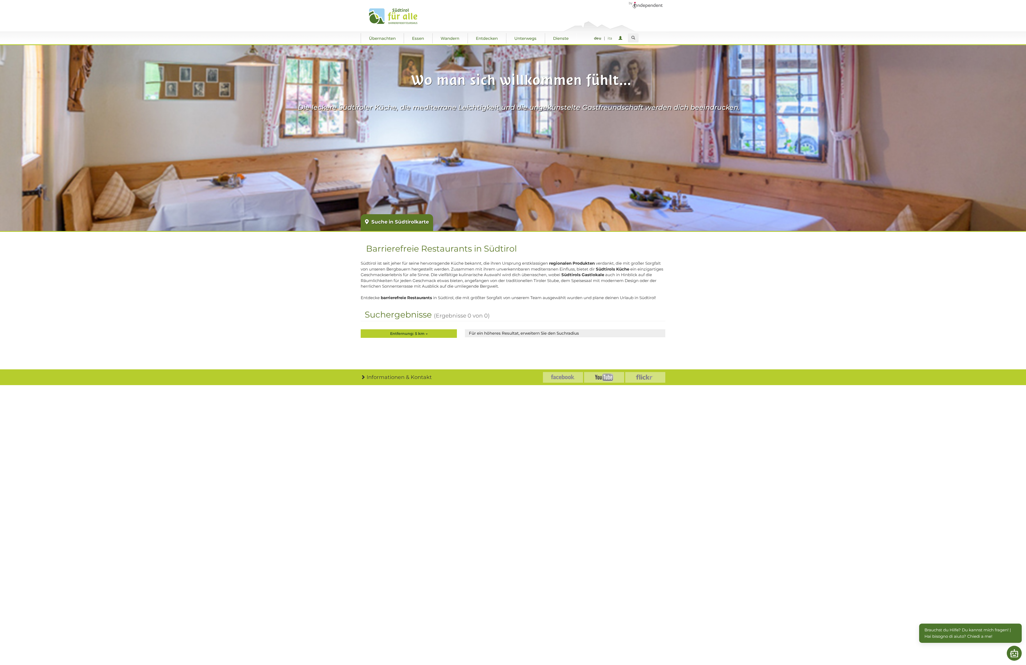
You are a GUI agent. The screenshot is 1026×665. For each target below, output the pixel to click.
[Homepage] (399, 16)
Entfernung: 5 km (408, 333)
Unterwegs (525, 38)
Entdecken (487, 38)
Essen (418, 38)
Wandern (450, 38)
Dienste (561, 38)
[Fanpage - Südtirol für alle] (563, 377)
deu (597, 38)
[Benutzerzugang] (621, 38)
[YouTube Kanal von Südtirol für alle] (604, 377)
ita (610, 38)
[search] (633, 37)
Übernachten (382, 38)
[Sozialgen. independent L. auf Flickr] (645, 377)
